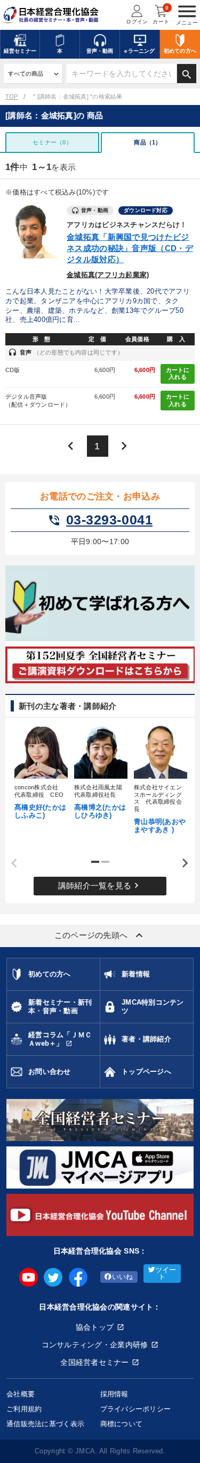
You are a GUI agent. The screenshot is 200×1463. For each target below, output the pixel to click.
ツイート (166, 1273)
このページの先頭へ (100, 935)
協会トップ (95, 1327)
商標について (121, 1424)
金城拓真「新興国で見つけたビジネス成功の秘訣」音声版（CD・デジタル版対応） (130, 248)
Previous (10, 863)
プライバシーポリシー (135, 1409)
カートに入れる (178, 374)
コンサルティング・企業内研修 (95, 1344)
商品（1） (147, 142)
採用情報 (114, 1394)
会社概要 (20, 1394)
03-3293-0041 (100, 520)
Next (181, 863)
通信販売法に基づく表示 (45, 1424)
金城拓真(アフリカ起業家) (108, 275)
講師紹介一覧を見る (100, 885)
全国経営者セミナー (94, 1362)
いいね (122, 1277)
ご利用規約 (24, 1409)
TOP (11, 96)
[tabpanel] (40, 771)
